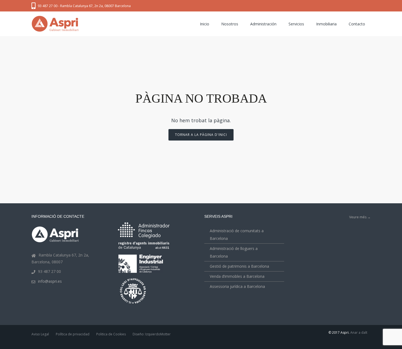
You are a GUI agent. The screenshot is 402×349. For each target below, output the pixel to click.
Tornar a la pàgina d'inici (201, 134)
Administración (263, 23)
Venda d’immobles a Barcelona (237, 276)
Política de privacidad (72, 334)
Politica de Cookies (111, 334)
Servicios (296, 23)
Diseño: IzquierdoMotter (152, 334)
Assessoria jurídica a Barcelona (237, 286)
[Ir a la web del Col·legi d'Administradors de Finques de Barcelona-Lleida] (144, 237)
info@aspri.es (50, 281)
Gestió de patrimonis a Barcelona (239, 266)
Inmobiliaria (326, 23)
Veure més (360, 217)
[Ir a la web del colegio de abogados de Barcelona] (133, 304)
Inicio (204, 23)
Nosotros (229, 23)
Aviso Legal (40, 334)
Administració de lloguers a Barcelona (234, 252)
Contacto (357, 23)
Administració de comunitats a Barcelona (237, 234)
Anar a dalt (358, 332)
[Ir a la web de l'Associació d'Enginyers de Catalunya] (141, 274)
